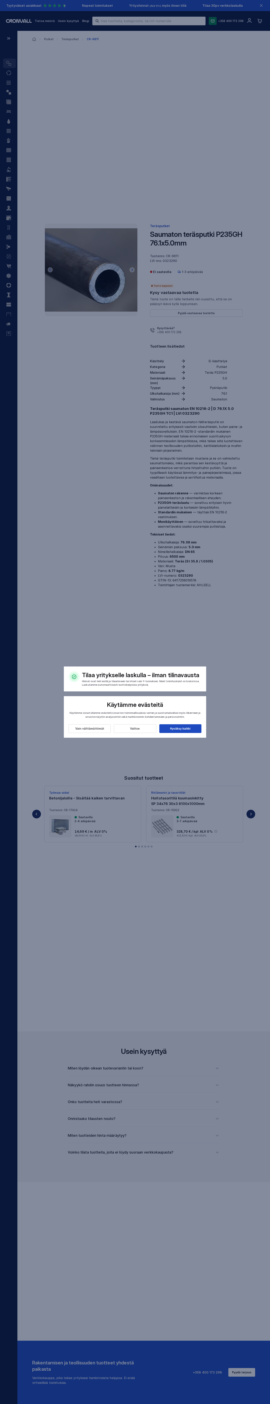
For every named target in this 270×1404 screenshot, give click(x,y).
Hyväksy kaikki (180, 728)
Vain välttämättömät (89, 728)
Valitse (135, 728)
